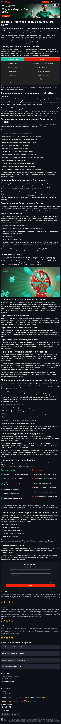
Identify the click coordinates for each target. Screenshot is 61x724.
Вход (45, 1)
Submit (30, 585)
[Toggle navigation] (2, 2)
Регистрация (54, 1)
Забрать (6, 16)
